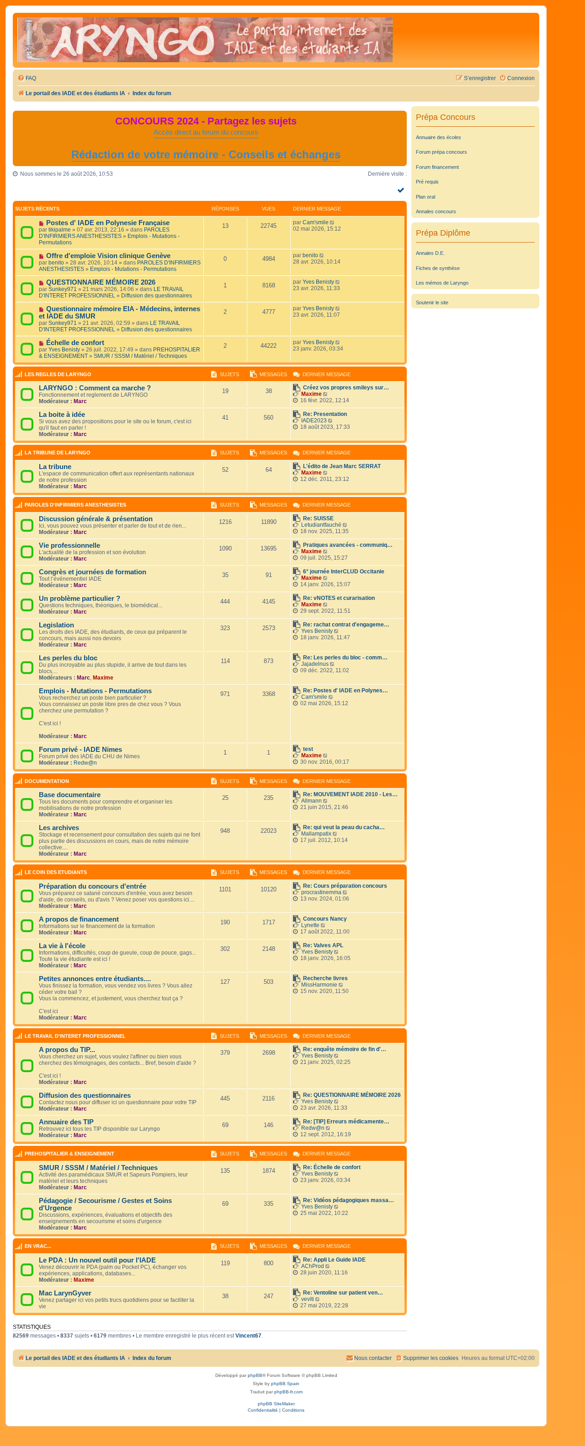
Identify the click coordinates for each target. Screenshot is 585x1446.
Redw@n (85, 763)
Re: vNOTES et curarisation (339, 598)
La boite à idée (62, 414)
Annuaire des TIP (66, 1122)
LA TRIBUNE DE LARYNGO (57, 452)
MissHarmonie (319, 985)
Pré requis (427, 181)
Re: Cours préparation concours (345, 886)
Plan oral (425, 197)
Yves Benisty (318, 282)
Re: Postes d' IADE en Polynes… (345, 690)
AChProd (312, 1266)
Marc (80, 401)
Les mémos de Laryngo (442, 283)
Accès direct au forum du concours (206, 132)
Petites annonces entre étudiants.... (95, 978)
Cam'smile (316, 222)
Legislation (56, 625)
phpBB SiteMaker (276, 1403)
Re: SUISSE (318, 518)
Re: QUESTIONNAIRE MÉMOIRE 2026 (352, 1095)
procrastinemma (321, 892)
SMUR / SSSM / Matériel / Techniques (140, 356)
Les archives (59, 827)
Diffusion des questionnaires (156, 295)
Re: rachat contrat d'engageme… (346, 624)
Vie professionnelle (69, 545)
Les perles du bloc (68, 658)
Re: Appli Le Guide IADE (334, 1260)
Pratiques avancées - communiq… (348, 545)
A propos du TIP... (67, 1049)
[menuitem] (26, 78)
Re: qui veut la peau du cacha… (344, 827)
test (308, 749)
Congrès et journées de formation (92, 572)
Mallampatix (316, 834)
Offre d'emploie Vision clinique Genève (108, 255)
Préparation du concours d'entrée (92, 886)
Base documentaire (70, 795)
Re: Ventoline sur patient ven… (343, 1293)
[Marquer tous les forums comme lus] (402, 190)
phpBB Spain (285, 1383)
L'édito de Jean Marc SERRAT (342, 466)
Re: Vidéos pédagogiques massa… (348, 1200)
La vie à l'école (62, 946)
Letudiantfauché (321, 525)
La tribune (55, 466)
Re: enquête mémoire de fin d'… (344, 1049)
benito (56, 262)
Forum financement (437, 167)
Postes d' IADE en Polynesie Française (108, 223)
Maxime (311, 394)
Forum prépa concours (441, 152)
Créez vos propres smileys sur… (346, 387)
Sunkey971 (62, 289)
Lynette (310, 925)
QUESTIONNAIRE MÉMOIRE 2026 (100, 282)
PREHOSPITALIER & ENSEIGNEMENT (69, 1153)
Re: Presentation (325, 414)
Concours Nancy (325, 919)
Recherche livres (325, 978)
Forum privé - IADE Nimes (80, 749)
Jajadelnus (315, 664)
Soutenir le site (432, 302)
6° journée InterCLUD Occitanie (343, 571)
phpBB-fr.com (288, 1391)
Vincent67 (248, 1336)
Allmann (311, 801)
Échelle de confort (75, 342)
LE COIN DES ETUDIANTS (56, 872)
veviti (307, 1299)
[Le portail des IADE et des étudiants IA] (205, 40)
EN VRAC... (38, 1246)
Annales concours (436, 211)
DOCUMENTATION (47, 781)
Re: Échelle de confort (332, 1167)
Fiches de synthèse (438, 268)
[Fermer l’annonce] (399, 118)
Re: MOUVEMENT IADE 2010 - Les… (350, 794)
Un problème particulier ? (79, 598)
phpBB (255, 1375)
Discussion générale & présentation (96, 519)
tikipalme (59, 230)
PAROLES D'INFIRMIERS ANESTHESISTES (104, 233)
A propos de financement (79, 919)
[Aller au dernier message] (333, 222)
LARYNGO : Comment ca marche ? (95, 388)
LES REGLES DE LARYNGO (58, 374)
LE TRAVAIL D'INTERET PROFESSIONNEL (111, 292)
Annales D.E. (430, 253)
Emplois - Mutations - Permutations (133, 269)
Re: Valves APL (323, 945)
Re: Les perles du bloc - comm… (345, 657)
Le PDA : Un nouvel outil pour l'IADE (97, 1260)
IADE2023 (314, 420)
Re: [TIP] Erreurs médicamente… (346, 1121)
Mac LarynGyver (65, 1293)
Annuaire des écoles (438, 137)
